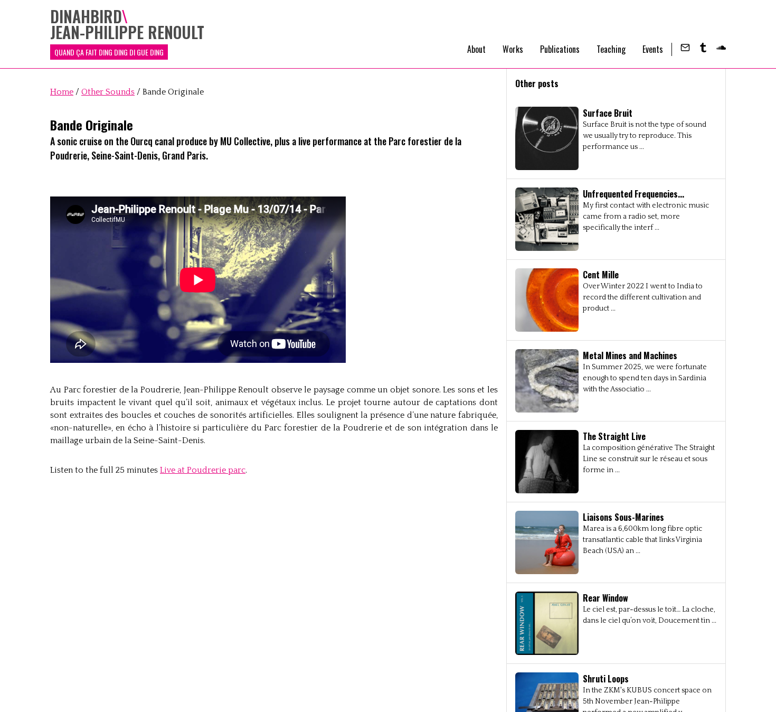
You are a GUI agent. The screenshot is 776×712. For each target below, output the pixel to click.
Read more (616, 138)
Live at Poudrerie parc (202, 470)
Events (652, 49)
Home (61, 92)
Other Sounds (108, 92)
